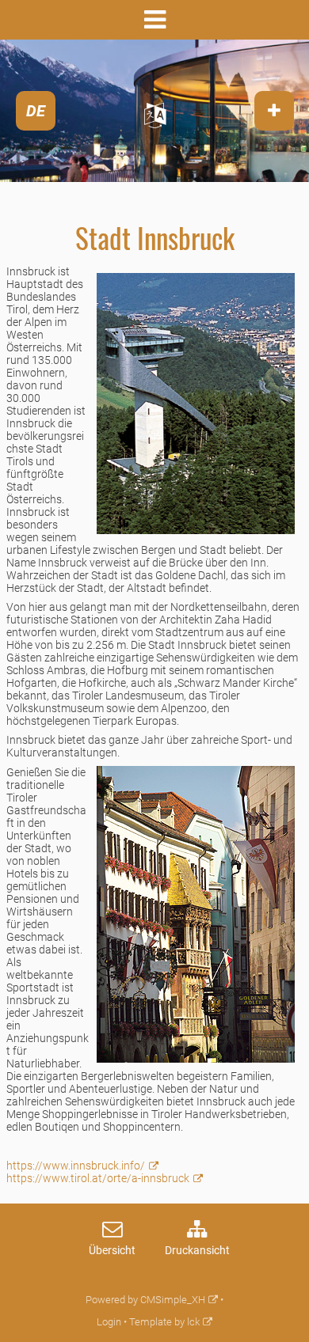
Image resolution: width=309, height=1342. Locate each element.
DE (35, 110)
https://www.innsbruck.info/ (75, 1165)
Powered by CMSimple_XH (145, 1300)
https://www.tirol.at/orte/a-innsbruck (97, 1178)
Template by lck (164, 1322)
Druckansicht (197, 1250)
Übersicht (112, 1250)
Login (109, 1322)
